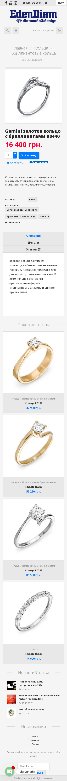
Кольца (41, 48)
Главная (20, 48)
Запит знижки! (39, 162)
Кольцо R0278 (33, 403)
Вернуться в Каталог (32, 59)
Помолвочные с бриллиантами (39, 398)
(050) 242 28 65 (34, 2)
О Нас (35, 736)
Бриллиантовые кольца (33, 53)
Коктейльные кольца (31, 709)
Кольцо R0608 (33, 654)
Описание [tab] (33, 236)
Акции (35, 744)
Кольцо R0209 (33, 486)
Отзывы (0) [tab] (33, 249)
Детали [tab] (33, 242)
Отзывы (35, 740)
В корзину (31, 155)
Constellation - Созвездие (22, 209)
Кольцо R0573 (33, 570)
